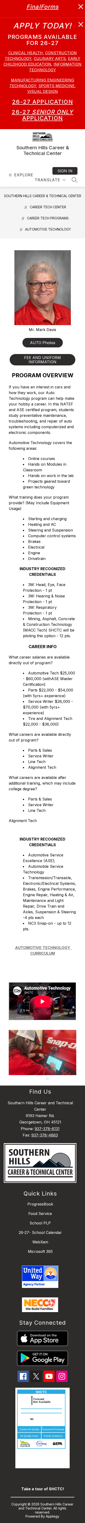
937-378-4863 (44, 1135)
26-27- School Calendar (40, 1232)
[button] (47, 1078)
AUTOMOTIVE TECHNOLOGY (48, 229)
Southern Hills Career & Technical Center (42, 196)
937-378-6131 (47, 1128)
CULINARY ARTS (50, 58)
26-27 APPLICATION (42, 101)
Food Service (40, 1213)
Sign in (64, 170)
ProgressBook (40, 1204)
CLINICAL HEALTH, (26, 52)
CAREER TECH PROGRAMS (48, 218)
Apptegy (52, 1516)
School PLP (40, 1223)
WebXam (40, 1242)
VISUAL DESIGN (42, 91)
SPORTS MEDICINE (56, 85)
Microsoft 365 (40, 1251)
